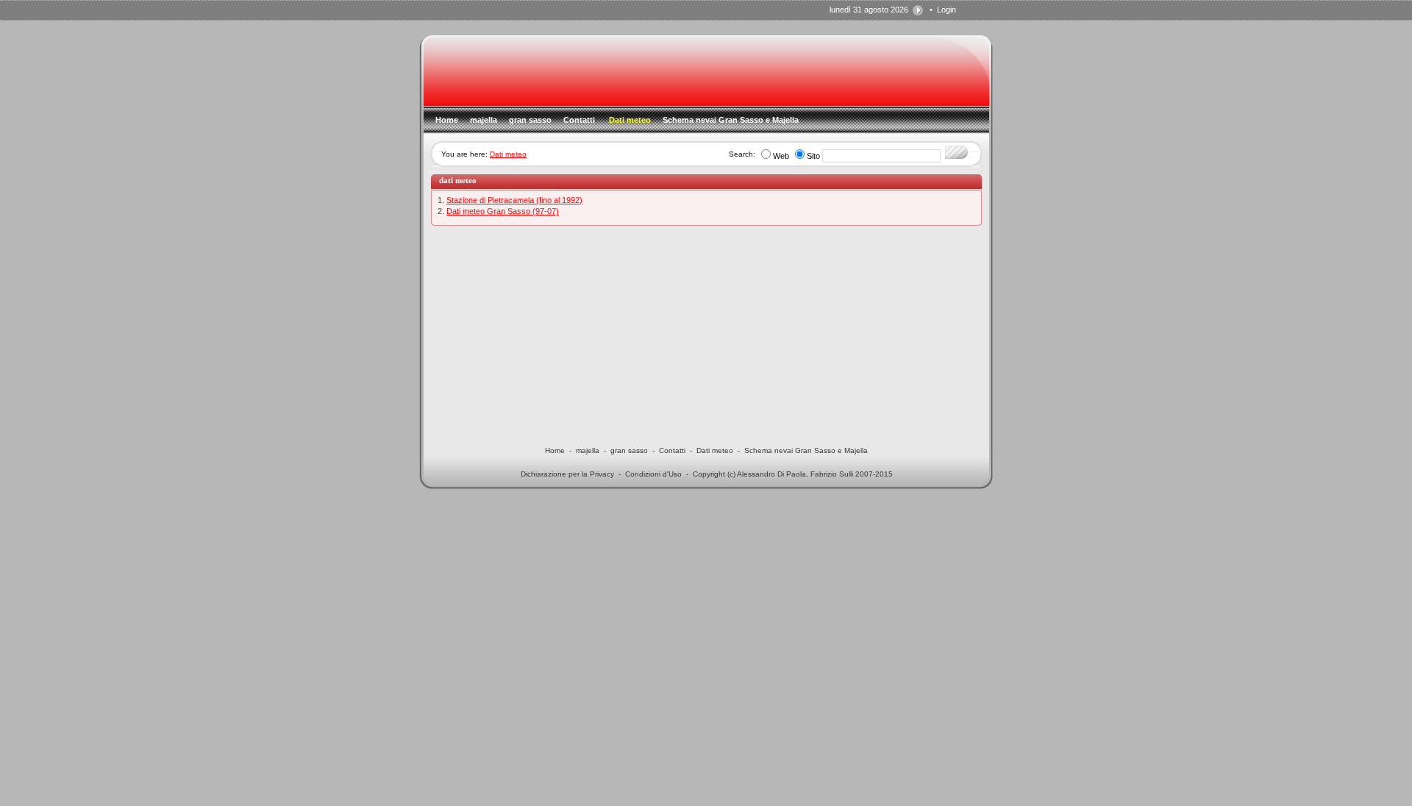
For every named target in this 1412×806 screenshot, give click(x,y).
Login (946, 9)
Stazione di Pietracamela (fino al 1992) (514, 200)
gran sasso (629, 450)
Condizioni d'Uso (653, 474)
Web (781, 155)
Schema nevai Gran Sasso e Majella (806, 450)
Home (555, 450)
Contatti (672, 450)
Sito (813, 155)
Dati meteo (508, 154)
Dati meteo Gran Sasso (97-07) (502, 211)
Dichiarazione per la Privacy (567, 474)
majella (587, 450)
